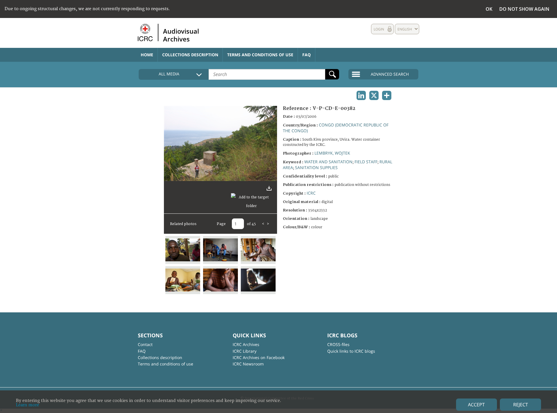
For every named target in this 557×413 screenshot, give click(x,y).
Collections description (190, 54)
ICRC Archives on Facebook (259, 357)
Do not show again (524, 9)
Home (147, 54)
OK (489, 9)
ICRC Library (244, 351)
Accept (476, 404)
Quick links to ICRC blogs (351, 351)
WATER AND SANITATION (328, 161)
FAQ (306, 54)
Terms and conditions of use (260, 54)
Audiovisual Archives (181, 35)
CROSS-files (338, 344)
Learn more (27, 405)
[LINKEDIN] (361, 95)
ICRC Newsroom (248, 364)
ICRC (311, 193)
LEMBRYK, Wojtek (332, 153)
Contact (145, 344)
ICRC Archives (246, 344)
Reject (520, 404)
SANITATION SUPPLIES (316, 167)
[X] (374, 95)
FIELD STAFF (366, 161)
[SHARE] (386, 95)
